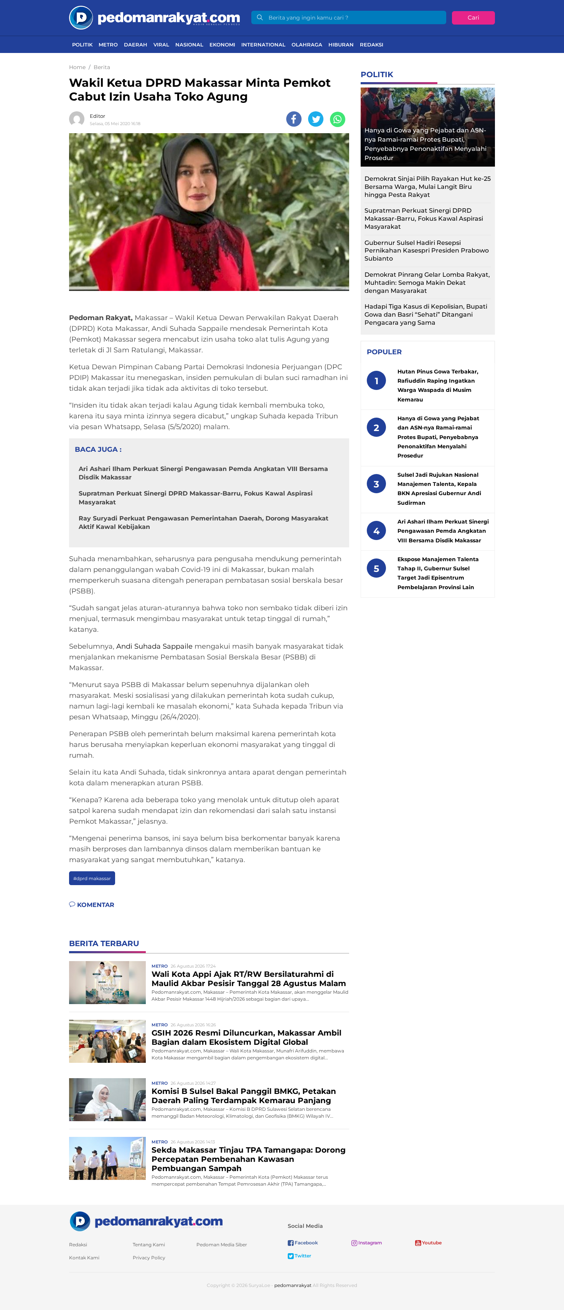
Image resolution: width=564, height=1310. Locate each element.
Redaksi (371, 44)
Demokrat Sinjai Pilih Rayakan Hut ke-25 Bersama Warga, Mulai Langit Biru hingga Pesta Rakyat (427, 186)
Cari (473, 17)
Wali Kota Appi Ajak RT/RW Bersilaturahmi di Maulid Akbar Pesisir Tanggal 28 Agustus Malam (249, 979)
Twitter (302, 1256)
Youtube (431, 1243)
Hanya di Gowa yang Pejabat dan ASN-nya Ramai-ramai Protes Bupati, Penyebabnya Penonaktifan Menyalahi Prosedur (425, 144)
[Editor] (78, 119)
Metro (108, 44)
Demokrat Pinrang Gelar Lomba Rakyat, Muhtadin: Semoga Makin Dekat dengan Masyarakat (427, 282)
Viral (161, 44)
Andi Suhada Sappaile (154, 646)
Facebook (306, 1243)
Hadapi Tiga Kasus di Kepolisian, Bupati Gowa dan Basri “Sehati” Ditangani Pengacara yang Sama (425, 314)
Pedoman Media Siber (221, 1244)
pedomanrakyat (293, 1285)
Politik (82, 44)
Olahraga (307, 44)
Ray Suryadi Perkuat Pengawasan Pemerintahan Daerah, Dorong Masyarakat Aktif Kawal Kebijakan (203, 522)
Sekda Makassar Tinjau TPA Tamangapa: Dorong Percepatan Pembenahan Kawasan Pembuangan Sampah (249, 1159)
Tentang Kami (149, 1244)
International (263, 44)
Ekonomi (222, 44)
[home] (146, 1220)
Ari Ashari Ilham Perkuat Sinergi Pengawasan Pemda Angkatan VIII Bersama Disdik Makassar (203, 473)
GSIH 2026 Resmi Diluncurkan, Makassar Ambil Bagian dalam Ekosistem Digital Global (246, 1037)
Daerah (135, 44)
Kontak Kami (84, 1257)
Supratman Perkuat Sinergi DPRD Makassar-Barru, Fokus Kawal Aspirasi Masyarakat (196, 497)
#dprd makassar (92, 878)
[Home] (154, 17)
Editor (97, 116)
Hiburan (341, 44)
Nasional (189, 44)
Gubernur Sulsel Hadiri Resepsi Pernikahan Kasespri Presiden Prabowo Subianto (426, 251)
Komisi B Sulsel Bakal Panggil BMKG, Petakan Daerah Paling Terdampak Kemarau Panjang (244, 1096)
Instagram (369, 1243)
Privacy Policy (149, 1257)
